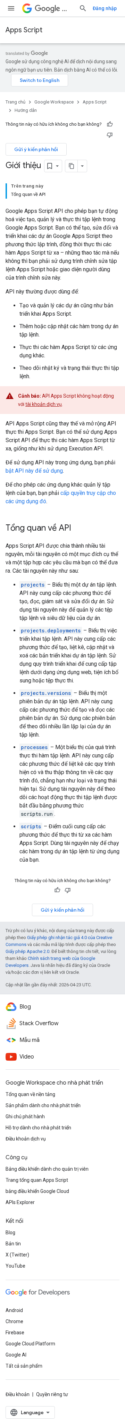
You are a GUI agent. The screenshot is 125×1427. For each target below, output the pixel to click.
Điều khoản (18, 1394)
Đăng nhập (105, 8)
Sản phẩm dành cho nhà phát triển (43, 1105)
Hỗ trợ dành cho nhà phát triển (38, 1127)
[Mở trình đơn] (11, 8)
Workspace (67, 8)
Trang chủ (15, 102)
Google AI (16, 1355)
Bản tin (13, 1243)
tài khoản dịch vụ (43, 404)
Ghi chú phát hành (25, 1116)
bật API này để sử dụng (34, 470)
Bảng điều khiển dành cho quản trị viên (47, 1169)
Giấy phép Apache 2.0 (27, 951)
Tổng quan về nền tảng (30, 1094)
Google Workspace (54, 102)
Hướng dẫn (26, 110)
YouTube (15, 1266)
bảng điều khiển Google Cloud (37, 1191)
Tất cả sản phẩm (24, 1366)
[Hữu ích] (110, 124)
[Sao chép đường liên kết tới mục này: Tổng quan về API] (78, 528)
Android (14, 1310)
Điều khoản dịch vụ (26, 1139)
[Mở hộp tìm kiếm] (83, 8)
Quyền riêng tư (52, 1394)
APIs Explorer (20, 1202)
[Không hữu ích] (110, 135)
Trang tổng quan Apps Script (37, 1180)
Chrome (14, 1321)
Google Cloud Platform (30, 1343)
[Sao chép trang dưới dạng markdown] (71, 166)
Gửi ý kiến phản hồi (36, 149)
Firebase (15, 1332)
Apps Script (24, 30)
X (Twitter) (17, 1255)
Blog (10, 1232)
